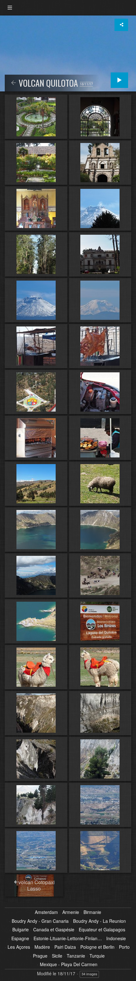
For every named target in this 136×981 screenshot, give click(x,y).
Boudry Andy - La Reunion (99, 921)
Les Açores (19, 947)
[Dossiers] (9, 7)
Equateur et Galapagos (102, 930)
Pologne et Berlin (97, 947)
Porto (124, 947)
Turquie (97, 956)
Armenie (70, 912)
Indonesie (116, 938)
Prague (40, 956)
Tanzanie (76, 956)
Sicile (57, 956)
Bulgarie (20, 930)
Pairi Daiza (65, 947)
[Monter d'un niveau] (13, 83)
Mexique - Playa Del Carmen (68, 964)
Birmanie (92, 912)
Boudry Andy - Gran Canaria (40, 921)
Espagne (20, 938)
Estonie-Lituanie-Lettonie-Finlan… (68, 938)
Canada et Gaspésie (53, 930)
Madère (42, 947)
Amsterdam (46, 912)
